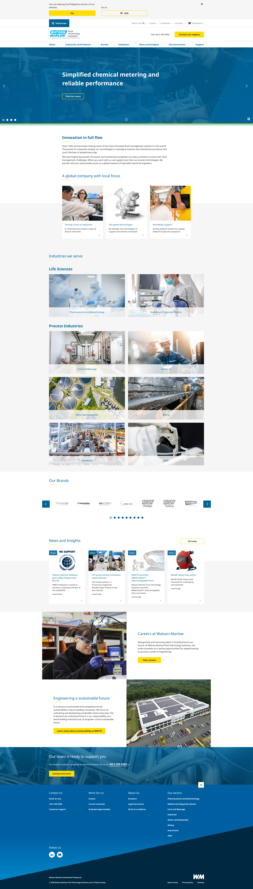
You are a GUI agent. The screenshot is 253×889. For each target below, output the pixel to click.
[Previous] (5, 86)
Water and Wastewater (178, 820)
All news (192, 541)
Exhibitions (165, 23)
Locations (179, 23)
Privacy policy (187, 882)
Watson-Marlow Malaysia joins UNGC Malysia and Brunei (65, 577)
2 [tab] (7, 119)
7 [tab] (134, 517)
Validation (123, 44)
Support (200, 44)
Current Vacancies (97, 804)
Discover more (73, 96)
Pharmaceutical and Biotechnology (183, 798)
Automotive (173, 830)
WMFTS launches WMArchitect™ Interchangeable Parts (143, 577)
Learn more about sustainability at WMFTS (79, 731)
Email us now (55, 798)
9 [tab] (142, 517)
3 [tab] (11, 119)
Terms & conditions (137, 809)
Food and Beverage (176, 809)
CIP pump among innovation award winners (106, 576)
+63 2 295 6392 (118, 764)
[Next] (248, 86)
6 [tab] (130, 517)
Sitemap (200, 882)
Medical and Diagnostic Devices (182, 804)
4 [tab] (15, 119)
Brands (104, 44)
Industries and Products (78, 44)
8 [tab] (138, 517)
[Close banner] (202, 4)
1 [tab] (3, 119)
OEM (170, 835)
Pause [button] (249, 119)
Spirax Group (172, 882)
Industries (61, 23)
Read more (86, 303)
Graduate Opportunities (99, 809)
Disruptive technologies (120, 224)
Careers (152, 23)
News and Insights (149, 44)
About (52, 44)
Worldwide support (162, 224)
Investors (132, 798)
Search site (137, 23)
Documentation (177, 44)
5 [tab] (126, 517)
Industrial (172, 814)
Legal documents (136, 804)
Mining (171, 825)
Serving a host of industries (78, 224)
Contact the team (61, 773)
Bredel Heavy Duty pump (183, 574)
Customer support (57, 809)
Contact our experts (189, 34)
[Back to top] (201, 785)
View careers (149, 660)
